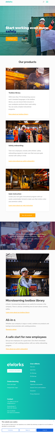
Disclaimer (33, 391)
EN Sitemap (33, 376)
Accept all (45, 430)
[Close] (53, 421)
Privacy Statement (35, 394)
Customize (10, 430)
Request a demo (11, 329)
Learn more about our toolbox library (18, 312)
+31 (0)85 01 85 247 (12, 401)
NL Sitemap (33, 373)
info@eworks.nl (11, 403)
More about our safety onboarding (17, 349)
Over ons (32, 367)
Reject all (28, 430)
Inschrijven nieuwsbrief (14, 371)
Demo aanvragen (11, 384)
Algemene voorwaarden (36, 384)
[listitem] (27, 103)
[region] (27, 426)
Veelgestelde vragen (12, 387)
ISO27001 (33, 370)
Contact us (12, 39)
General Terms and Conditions (38, 387)
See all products (27, 215)
